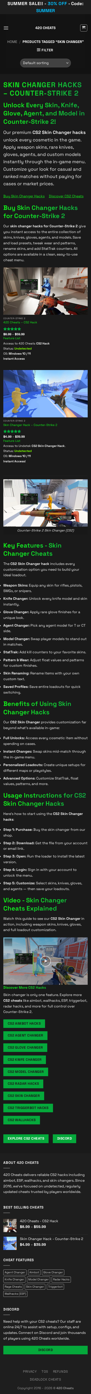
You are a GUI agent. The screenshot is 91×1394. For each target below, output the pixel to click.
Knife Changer (14, 1279)
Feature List (11, 338)
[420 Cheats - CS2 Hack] (45, 291)
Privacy (30, 1371)
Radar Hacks (61, 1279)
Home (12, 41)
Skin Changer (35, 1286)
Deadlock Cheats (45, 1379)
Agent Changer (15, 1272)
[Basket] (83, 27)
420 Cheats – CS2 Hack (20, 322)
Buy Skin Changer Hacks (24, 196)
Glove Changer (53, 1272)
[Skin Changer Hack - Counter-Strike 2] (45, 393)
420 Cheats (45, 28)
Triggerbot (55, 1286)
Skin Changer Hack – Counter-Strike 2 (30, 425)
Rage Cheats (13, 1286)
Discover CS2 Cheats (66, 196)
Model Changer (38, 1279)
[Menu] (6, 27)
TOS (45, 1371)
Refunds (60, 1371)
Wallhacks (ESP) (15, 1294)
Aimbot (34, 1272)
